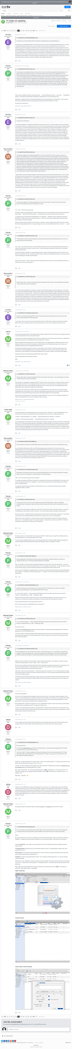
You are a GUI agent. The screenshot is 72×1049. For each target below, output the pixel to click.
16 (30, 30)
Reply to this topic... (14, 1029)
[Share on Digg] (6, 1041)
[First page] (2, 31)
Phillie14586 (10, 22)
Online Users (27, 13)
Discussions (24, 22)
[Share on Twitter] (2, 1041)
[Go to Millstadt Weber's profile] (8, 378)
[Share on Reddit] (11, 1041)
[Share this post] (69, 34)
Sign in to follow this (57, 20)
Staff (22, 13)
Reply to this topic (64, 26)
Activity (11, 10)
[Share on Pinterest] (15, 1041)
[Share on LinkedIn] (13, 1041)
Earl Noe (8, 34)
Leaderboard (20, 10)
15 (28, 30)
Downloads (15, 13)
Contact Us (36, 1045)
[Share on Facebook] (4, 1041)
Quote (19, 60)
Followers (64, 20)
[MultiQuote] (16, 61)
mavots (8, 331)
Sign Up (67, 6)
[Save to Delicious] (9, 1041)
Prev (5, 30)
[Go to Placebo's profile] (8, 73)
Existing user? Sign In (58, 7)
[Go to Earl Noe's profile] (8, 42)
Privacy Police (36, 17)
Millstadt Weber (32, 37)
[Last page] (37, 31)
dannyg (8, 719)
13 (23, 30)
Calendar (9, 13)
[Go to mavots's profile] (8, 339)
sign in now (32, 1024)
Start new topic (51, 26)
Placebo (8, 66)
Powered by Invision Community (36, 1046)
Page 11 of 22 (41, 30)
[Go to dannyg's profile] (8, 727)
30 (69, 20)
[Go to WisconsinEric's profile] (8, 156)
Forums (3, 13)
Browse (4, 10)
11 (18, 30)
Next (34, 30)
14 (25, 30)
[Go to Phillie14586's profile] (3, 22)
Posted (20, 34)
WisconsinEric (8, 149)
